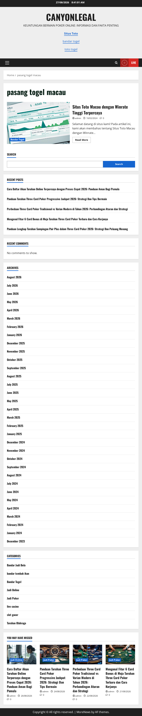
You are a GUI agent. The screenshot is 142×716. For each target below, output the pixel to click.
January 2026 (14, 335)
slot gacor (12, 615)
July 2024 (12, 483)
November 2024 (16, 450)
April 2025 (13, 409)
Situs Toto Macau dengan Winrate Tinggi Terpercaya (38, 123)
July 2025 (12, 384)
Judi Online (13, 590)
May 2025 (12, 401)
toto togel (71, 49)
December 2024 (16, 442)
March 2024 (13, 516)
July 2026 (12, 285)
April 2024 (13, 508)
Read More (83, 140)
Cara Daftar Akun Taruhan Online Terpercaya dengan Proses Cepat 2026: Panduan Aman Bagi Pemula (63, 189)
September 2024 (16, 467)
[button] (7, 62)
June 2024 (13, 492)
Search (11, 154)
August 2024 (14, 475)
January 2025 (14, 434)
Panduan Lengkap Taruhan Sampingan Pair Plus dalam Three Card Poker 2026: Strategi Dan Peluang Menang (67, 229)
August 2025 (14, 376)
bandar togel (71, 41)
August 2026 (14, 277)
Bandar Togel (17, 139)
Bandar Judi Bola (16, 565)
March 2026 (13, 318)
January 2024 (14, 533)
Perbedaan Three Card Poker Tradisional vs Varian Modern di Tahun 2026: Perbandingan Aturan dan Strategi (67, 209)
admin (78, 118)
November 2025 (16, 351)
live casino (13, 606)
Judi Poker (13, 598)
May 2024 (12, 500)
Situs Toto (71, 33)
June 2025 (13, 393)
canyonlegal (71, 16)
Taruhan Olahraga (16, 623)
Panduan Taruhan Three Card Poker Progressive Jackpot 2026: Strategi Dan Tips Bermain (57, 199)
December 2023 (16, 541)
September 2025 (16, 368)
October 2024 (14, 459)
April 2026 (13, 310)
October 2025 (14, 360)
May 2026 (12, 302)
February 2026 (15, 327)
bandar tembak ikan (18, 573)
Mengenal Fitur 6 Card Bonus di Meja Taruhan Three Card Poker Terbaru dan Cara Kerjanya (57, 219)
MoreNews (84, 712)
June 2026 (13, 293)
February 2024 (15, 525)
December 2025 (16, 343)
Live (133, 63)
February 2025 (15, 426)
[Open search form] (116, 62)
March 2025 (13, 417)
